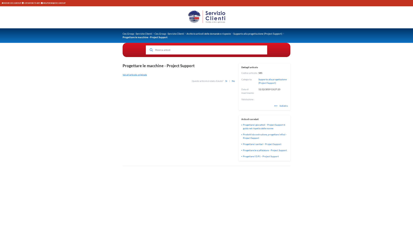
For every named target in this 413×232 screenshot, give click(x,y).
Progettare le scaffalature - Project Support (265, 150)
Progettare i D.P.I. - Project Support (261, 156)
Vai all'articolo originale (135, 74)
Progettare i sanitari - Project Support (262, 144)
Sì (226, 81)
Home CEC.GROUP (12, 3)
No (233, 81)
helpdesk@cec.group (54, 3)
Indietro (283, 105)
